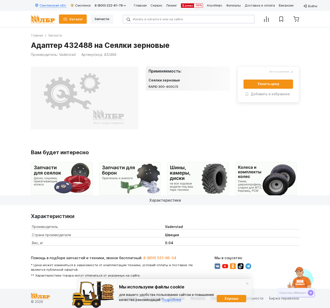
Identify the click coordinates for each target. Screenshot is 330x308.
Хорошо (231, 298)
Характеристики (165, 200)
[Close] (247, 283)
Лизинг (171, 5)
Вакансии (286, 5)
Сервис (156, 5)
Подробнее (171, 300)
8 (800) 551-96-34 (159, 258)
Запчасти (55, 35)
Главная (140, 5)
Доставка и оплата (260, 5)
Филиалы (233, 5)
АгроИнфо (214, 5)
